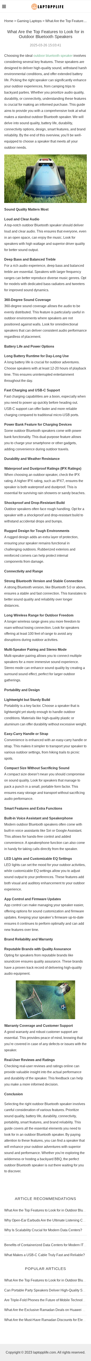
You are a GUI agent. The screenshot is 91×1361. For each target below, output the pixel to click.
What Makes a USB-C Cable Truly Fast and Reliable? (44, 1255)
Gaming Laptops (29, 21)
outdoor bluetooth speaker (53, 55)
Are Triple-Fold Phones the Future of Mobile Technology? (47, 1300)
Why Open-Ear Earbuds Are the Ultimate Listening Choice (47, 1220)
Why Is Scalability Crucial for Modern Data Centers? (43, 1230)
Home (8, 21)
